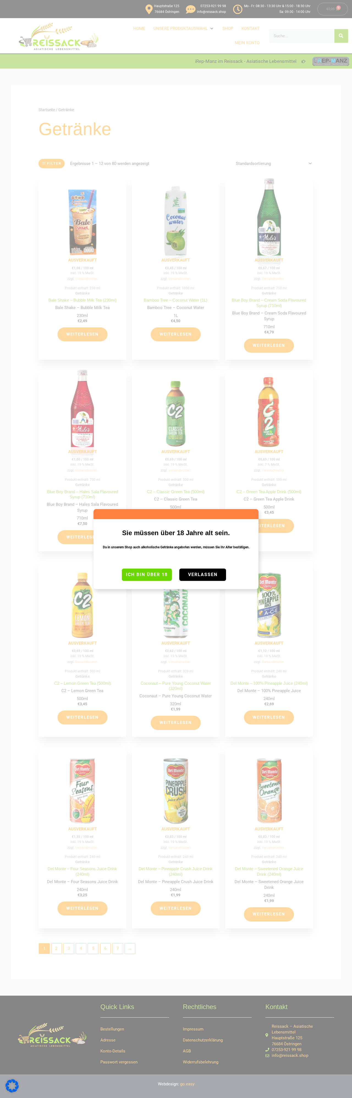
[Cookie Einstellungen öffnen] (12, 1091)
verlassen (203, 574)
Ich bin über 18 (147, 574)
